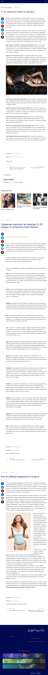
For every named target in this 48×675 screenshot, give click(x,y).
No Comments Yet (8, 174)
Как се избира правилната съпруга (20, 476)
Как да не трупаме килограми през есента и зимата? (17, 655)
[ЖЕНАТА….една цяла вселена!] (8, 200)
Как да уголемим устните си (11, 666)
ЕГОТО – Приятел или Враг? (10, 660)
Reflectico (12, 636)
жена (11, 161)
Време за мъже (4, 7)
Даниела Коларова (5, 14)
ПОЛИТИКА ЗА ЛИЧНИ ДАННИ (34, 641)
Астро (2, 220)
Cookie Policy (33, 673)
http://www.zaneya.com (16, 153)
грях (9, 161)
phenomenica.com (14, 450)
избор (11, 604)
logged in (11, 182)
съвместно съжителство (18, 604)
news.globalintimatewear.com (17, 156)
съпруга (25, 604)
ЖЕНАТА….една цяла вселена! (7, 209)
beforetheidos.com (14, 600)
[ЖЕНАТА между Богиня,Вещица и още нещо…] (24, 198)
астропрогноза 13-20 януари (14, 453)
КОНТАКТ (42, 641)
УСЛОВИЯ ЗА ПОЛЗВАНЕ (36, 638)
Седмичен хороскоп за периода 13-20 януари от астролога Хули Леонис (22, 225)
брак (9, 604)
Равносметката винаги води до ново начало (17, 237)
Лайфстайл (9, 7)
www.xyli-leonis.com (16, 446)
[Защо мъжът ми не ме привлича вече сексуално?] (40, 199)
